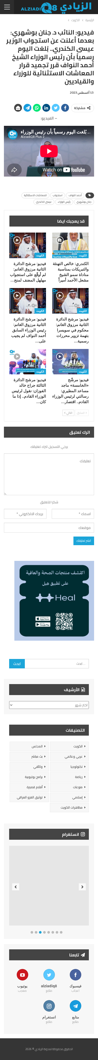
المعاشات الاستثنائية (35, 195)
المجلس (37, 746)
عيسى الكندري (44, 201)
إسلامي (77, 797)
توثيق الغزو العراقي (30, 797)
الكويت (83, 255)
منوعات (78, 787)
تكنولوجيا (77, 767)
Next (82, 886)
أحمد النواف (75, 195)
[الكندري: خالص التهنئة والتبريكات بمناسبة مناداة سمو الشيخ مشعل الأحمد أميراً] (70, 245)
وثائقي (38, 767)
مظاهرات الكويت (72, 807)
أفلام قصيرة (35, 787)
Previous (15, 886)
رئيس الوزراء (64, 201)
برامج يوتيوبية (34, 777)
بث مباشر (37, 756)
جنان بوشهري (84, 201)
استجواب (57, 195)
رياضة (79, 777)
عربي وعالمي (74, 756)
